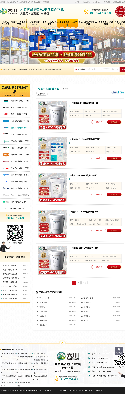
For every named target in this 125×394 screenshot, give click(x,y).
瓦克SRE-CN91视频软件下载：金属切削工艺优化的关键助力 (11, 294)
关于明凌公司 (85, 307)
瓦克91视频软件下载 (19, 107)
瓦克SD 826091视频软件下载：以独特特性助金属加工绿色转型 (11, 282)
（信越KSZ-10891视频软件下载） (84, 103)
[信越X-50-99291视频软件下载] (52, 187)
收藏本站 (97, 2)
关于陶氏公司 (85, 320)
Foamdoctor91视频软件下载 (20, 195)
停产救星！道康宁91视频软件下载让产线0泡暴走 (11, 266)
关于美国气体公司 (87, 298)
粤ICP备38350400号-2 (84, 390)
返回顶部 (119, 353)
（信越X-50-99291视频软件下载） (85, 175)
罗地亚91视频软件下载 (20, 141)
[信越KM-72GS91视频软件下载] (52, 151)
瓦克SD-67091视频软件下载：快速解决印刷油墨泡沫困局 (11, 298)
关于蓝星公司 (41, 316)
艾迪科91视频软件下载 (20, 168)
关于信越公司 (85, 316)
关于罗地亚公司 (42, 311)
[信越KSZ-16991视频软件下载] (52, 224)
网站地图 (107, 2)
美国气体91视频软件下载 (20, 182)
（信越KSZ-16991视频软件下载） (84, 212)
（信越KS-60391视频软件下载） (84, 248)
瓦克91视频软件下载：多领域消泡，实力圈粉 (11, 270)
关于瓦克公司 (85, 311)
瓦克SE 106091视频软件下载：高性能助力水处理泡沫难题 (11, 286)
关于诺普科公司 (42, 307)
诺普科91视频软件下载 (20, 155)
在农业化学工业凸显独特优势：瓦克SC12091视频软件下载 (11, 274)
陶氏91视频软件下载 (19, 114)
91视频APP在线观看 (18, 69)
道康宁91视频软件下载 (20, 101)
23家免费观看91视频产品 (36, 69)
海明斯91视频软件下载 (20, 121)
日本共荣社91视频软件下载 (20, 202)
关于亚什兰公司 (86, 302)
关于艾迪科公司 (42, 302)
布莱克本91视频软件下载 (20, 175)
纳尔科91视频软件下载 (20, 188)
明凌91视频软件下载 (19, 148)
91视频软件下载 (42, 94)
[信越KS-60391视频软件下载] (52, 260)
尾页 (84, 283)
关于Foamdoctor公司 (43, 298)
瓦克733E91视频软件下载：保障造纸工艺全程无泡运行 (11, 278)
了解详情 (99, 122)
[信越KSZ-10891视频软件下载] (52, 115)
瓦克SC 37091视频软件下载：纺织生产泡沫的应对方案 (11, 290)
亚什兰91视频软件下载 (20, 161)
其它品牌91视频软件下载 (15, 209)
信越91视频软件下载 (55, 69)
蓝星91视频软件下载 (19, 134)
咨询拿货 (114, 122)
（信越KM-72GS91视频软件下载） (85, 139)
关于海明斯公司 (42, 320)
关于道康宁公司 (42, 325)
